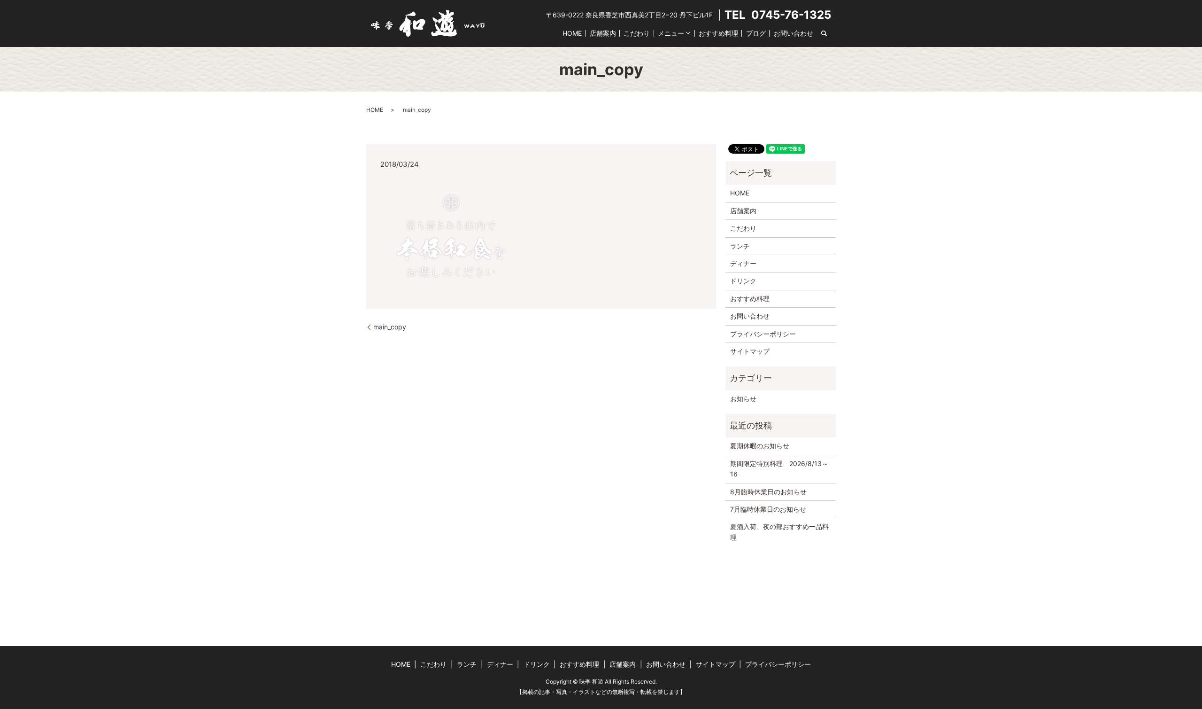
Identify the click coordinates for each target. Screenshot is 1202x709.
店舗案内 (603, 33)
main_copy (389, 327)
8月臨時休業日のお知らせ (768, 492)
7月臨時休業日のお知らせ (768, 509)
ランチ (740, 246)
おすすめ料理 (718, 33)
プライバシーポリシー (763, 334)
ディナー (743, 263)
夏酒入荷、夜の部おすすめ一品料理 (779, 531)
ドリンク (743, 281)
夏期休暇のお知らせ (759, 446)
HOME (572, 33)
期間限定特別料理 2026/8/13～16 (779, 469)
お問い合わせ (793, 33)
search (824, 33)
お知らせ (743, 399)
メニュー (671, 33)
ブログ (756, 33)
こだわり (637, 33)
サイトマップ (750, 351)
